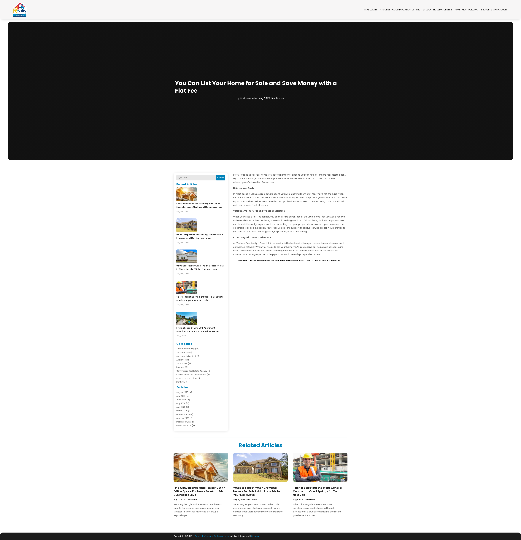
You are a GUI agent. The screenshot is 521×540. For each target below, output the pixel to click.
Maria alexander (248, 98)
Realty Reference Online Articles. (212, 536)
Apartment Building (466, 9)
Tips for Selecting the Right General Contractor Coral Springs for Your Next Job (317, 491)
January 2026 (182, 418)
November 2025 (183, 425)
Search (220, 177)
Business (180, 367)
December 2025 (184, 421)
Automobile (181, 363)
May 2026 (180, 403)
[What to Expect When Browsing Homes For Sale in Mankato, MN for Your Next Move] (186, 225)
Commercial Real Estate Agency (191, 371)
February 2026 (183, 414)
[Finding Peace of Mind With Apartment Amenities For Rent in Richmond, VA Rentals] (186, 319)
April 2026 (180, 407)
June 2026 (181, 399)
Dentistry (180, 382)
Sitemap (255, 536)
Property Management (494, 9)
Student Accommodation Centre (400, 9)
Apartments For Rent (186, 356)
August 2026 (182, 392)
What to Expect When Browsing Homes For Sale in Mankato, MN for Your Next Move (257, 491)
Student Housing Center (437, 9)
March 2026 (182, 410)
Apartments (182, 352)
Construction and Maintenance (191, 374)
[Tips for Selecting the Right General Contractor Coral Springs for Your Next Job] (186, 288)
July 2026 (180, 396)
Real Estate (370, 9)
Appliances (181, 359)
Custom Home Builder (186, 378)
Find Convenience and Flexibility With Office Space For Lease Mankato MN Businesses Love (199, 491)
